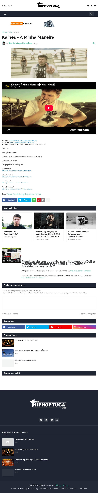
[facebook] (88, 6)
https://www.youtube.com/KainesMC (22, 142)
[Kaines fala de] (17, 221)
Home (4, 5)
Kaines (16, 32)
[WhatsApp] (34, 200)
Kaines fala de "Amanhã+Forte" (11, 233)
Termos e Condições (68, 489)
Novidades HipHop (20, 194)
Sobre (10, 5)
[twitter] (91, 6)
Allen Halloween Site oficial (25, 360)
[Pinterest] (39, 200)
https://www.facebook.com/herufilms (15, 183)
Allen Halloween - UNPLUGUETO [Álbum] (31, 350)
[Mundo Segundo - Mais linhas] (8, 343)
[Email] (43, 200)
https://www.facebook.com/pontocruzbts (16, 171)
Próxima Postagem (87, 314)
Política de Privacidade (49, 489)
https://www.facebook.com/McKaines (23, 140)
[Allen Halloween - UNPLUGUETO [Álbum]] (8, 353)
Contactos (83, 489)
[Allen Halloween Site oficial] (8, 363)
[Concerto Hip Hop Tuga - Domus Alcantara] (8, 462)
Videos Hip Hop (35, 194)
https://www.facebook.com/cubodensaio (16, 177)
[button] (5, 14)
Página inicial (7, 32)
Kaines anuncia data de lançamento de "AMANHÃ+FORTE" (78, 234)
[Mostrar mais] (48, 200)
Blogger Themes (62, 485)
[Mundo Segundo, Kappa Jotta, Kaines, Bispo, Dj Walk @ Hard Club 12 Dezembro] (49, 221)
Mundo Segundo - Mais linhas (26, 340)
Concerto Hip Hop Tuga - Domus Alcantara (31, 460)
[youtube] (95, 6)
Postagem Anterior (10, 314)
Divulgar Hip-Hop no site (24, 439)
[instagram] (57, 420)
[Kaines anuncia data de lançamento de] (81, 221)
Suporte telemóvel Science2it (33, 278)
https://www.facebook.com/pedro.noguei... (17, 189)
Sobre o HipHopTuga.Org (28, 489)
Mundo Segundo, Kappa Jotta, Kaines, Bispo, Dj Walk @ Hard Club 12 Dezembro (48, 234)
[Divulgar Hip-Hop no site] (8, 442)
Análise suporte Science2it (80, 271)
